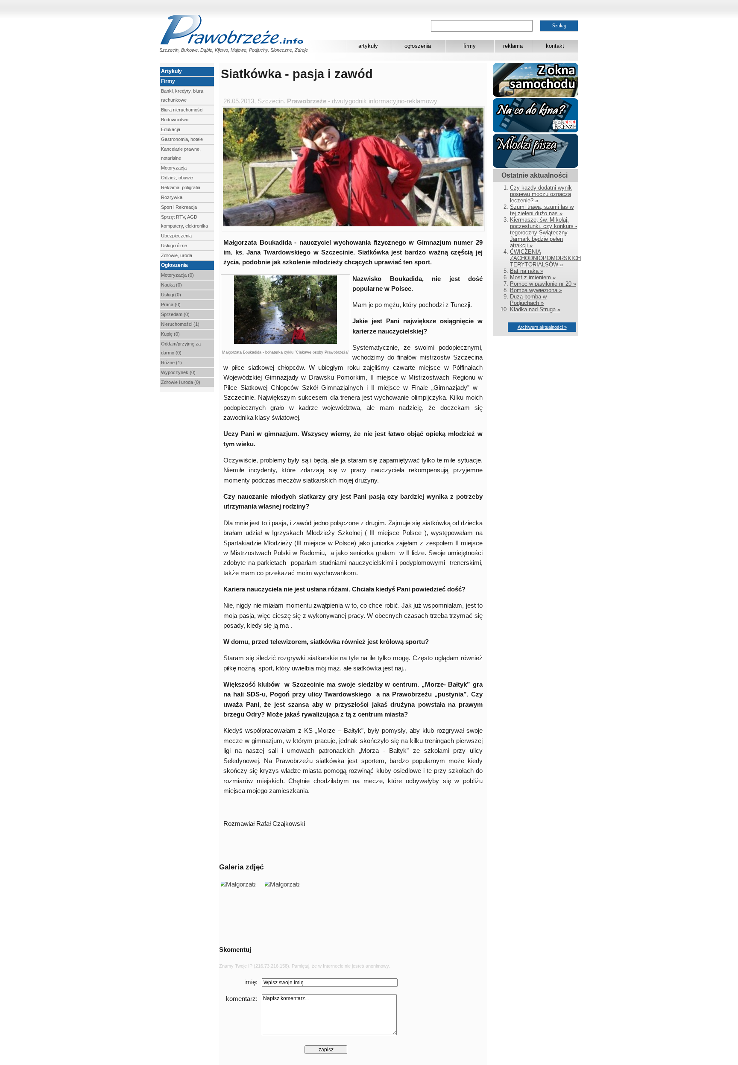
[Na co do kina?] (535, 130)
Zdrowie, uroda (176, 255)
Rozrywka (171, 197)
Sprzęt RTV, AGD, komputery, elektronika (184, 221)
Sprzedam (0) (175, 314)
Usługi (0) (171, 294)
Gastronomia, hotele (182, 139)
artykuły (368, 46)
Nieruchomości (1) (180, 324)
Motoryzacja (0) (177, 275)
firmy (469, 46)
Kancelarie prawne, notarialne (181, 153)
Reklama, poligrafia (180, 187)
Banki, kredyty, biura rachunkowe (182, 95)
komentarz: (242, 998)
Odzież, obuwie (177, 177)
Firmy (168, 81)
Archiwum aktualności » (542, 327)
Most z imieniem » (533, 277)
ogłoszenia (417, 46)
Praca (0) (171, 304)
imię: (251, 982)
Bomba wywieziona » (536, 290)
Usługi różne (174, 245)
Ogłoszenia (174, 265)
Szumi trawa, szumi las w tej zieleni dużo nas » (542, 210)
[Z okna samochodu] (535, 95)
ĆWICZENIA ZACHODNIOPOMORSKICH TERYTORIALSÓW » (545, 258)
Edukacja (170, 129)
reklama (513, 46)
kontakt (555, 46)
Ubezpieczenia (176, 235)
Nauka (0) (171, 284)
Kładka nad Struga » (535, 309)
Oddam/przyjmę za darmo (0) (181, 348)
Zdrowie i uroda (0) (180, 382)
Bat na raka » (526, 271)
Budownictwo (174, 119)
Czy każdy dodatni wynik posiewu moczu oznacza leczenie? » (541, 194)
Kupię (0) (170, 333)
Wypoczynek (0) (178, 372)
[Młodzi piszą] (535, 166)
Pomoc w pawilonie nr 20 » (543, 284)
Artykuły (171, 71)
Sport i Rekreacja (179, 207)
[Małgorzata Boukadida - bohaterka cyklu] (285, 342)
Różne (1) (171, 362)
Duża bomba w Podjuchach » (528, 299)
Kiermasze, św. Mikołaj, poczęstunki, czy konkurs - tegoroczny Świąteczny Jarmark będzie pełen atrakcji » (543, 233)
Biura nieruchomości (182, 109)
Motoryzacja (174, 167)
